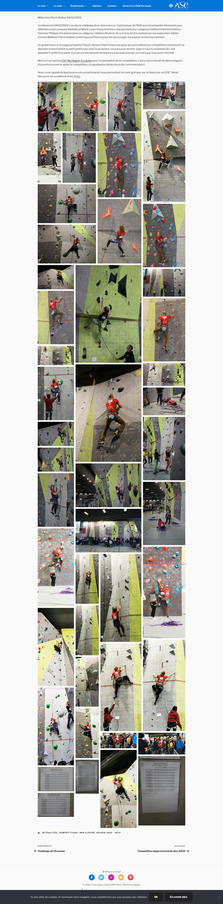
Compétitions (68, 833)
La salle (58, 5)
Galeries (96, 5)
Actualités (50, 833)
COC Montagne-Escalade (76, 60)
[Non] (219, 897)
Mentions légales (131, 884)
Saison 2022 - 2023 (108, 833)
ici (78, 76)
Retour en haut (113, 871)
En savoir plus (178, 896)
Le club (41, 5)
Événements (77, 5)
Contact (112, 5)
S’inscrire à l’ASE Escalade (137, 5)
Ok (156, 896)
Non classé (87, 833)
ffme (118, 884)
